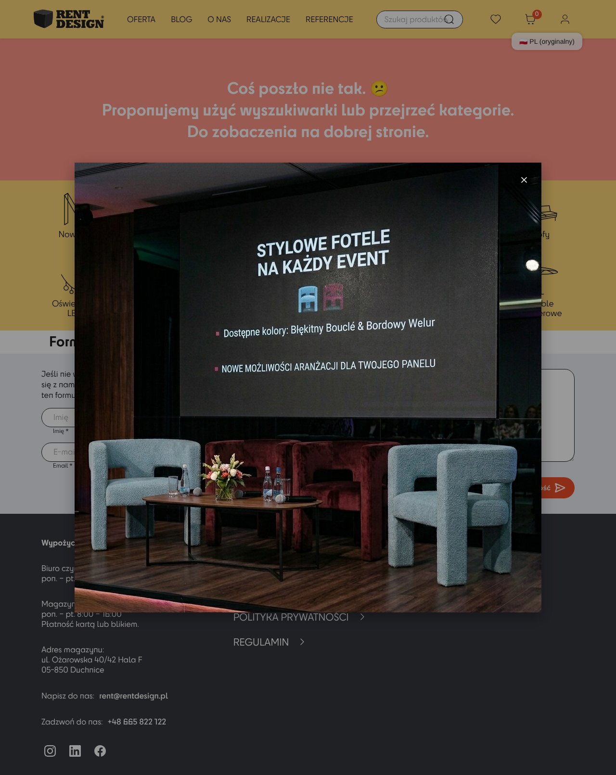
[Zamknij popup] (524, 180)
